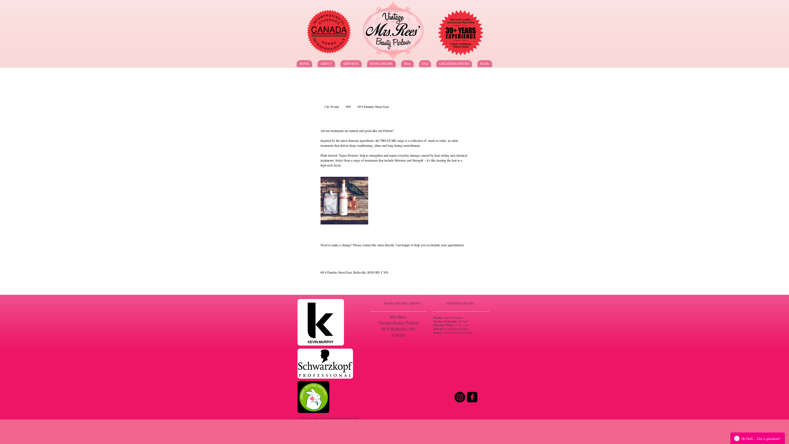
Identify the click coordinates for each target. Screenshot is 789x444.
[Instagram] (459, 397)
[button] (351, 63)
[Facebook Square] (472, 397)
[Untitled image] (344, 200)
